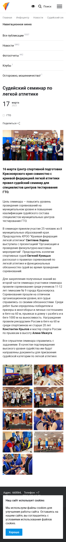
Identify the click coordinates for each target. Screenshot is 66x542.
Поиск (47, 6)
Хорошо (14, 532)
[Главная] (6, 6)
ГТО (9, 115)
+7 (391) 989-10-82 (31, 494)
